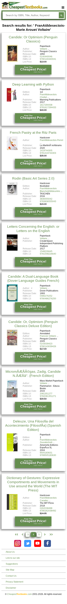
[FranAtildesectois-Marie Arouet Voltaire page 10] (51, 534)
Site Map (10, 570)
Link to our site (13, 558)
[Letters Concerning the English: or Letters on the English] (12, 250)
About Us (10, 552)
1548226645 (46, 251)
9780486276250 (48, 298)
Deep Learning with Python (33, 84)
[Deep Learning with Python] (12, 101)
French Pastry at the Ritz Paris (33, 132)
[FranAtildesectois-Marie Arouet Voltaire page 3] (22, 534)
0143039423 (46, 343)
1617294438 (46, 105)
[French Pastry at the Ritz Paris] (12, 149)
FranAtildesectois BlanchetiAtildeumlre (50, 189)
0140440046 (46, 56)
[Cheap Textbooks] (24, 8)
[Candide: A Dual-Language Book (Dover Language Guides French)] (12, 300)
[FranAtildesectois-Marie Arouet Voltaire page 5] (45, 534)
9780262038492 (48, 510)
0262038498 (46, 508)
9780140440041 (48, 59)
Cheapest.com (19, 594)
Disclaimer (11, 588)
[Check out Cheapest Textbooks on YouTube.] (37, 543)
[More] (63, 7)
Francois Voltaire (48, 336)
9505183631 (46, 452)
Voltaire (43, 49)
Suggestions (12, 564)
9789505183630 (48, 455)
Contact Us (11, 576)
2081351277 (46, 393)
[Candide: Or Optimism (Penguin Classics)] (12, 61)
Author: (26, 288)
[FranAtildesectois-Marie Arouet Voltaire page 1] (16, 534)
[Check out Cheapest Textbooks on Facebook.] (47, 543)
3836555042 (46, 199)
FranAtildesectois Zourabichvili (48, 441)
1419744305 (46, 150)
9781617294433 (48, 107)
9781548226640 (48, 254)
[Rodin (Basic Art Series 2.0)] (12, 194)
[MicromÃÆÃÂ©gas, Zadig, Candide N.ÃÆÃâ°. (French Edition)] (12, 396)
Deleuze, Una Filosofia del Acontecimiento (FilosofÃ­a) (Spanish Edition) (33, 425)
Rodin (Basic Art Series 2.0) (33, 178)
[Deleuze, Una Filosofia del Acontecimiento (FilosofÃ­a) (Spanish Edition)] (12, 450)
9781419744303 (48, 153)
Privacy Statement (14, 582)
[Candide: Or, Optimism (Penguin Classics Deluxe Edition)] (12, 345)
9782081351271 (48, 396)
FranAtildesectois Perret (51, 140)
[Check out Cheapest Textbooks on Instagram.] (17, 543)
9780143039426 (48, 346)
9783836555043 (48, 201)
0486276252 (46, 296)
